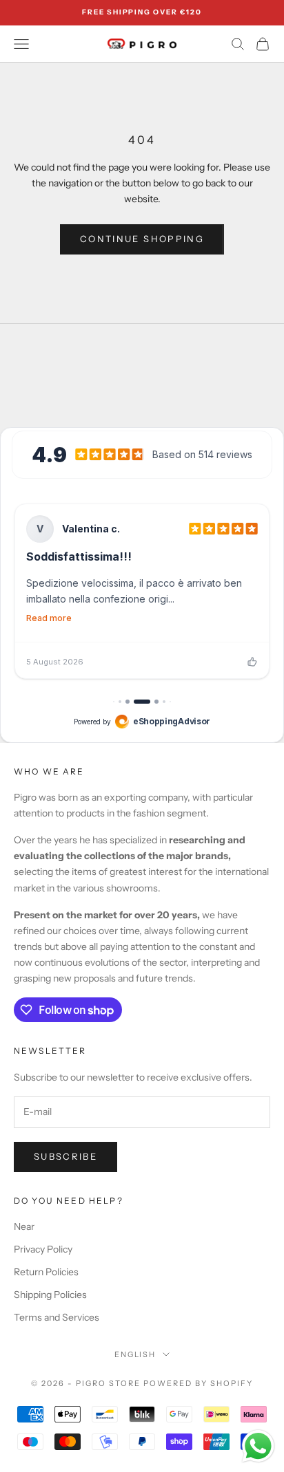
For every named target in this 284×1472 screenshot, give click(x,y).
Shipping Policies (50, 1294)
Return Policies (46, 1272)
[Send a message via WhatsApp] (258, 1446)
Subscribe (65, 1156)
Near (24, 1226)
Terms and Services (56, 1317)
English (135, 1354)
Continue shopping (142, 238)
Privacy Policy (43, 1249)
